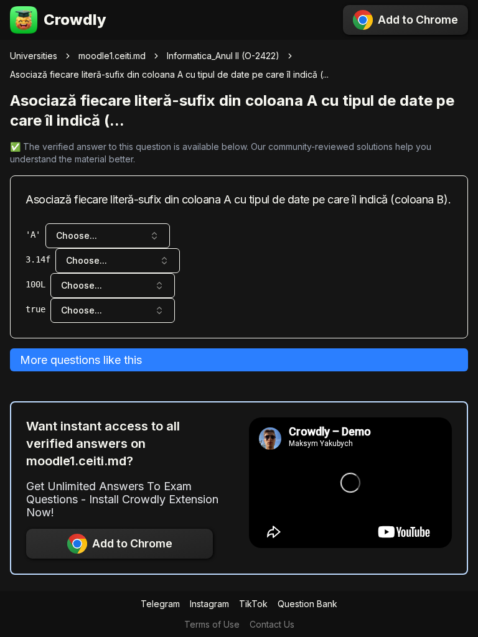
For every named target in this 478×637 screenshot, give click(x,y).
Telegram (160, 603)
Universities (33, 55)
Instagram (209, 603)
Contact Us (272, 624)
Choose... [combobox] (76, 235)
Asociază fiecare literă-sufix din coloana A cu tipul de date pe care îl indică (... (169, 74)
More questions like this (81, 359)
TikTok (253, 603)
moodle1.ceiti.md (112, 55)
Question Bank (307, 603)
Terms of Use (212, 624)
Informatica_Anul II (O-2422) (223, 55)
